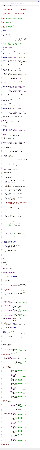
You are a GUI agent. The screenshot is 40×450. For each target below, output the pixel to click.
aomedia (2, 3)
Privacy (7, 448)
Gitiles (4, 448)
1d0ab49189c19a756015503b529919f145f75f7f (14, 3)
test (24, 3)
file (17, 5)
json (38, 448)
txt (36, 448)
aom (5, 3)
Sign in (38, 1)
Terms (9, 448)
